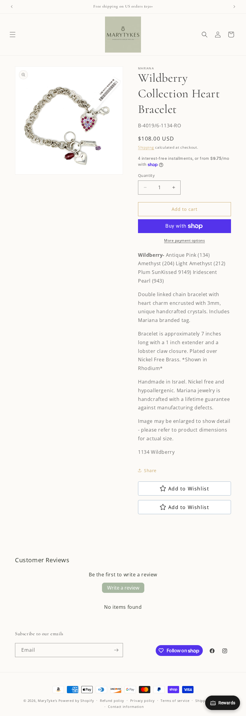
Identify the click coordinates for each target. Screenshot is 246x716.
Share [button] (150, 470)
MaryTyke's (47, 700)
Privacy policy (142, 700)
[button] (12, 34)
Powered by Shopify (76, 700)
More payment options (184, 240)
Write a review (123, 587)
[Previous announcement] (11, 6)
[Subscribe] (116, 650)
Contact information (126, 706)
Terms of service (174, 700)
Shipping (146, 147)
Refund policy (112, 700)
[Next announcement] (234, 6)
